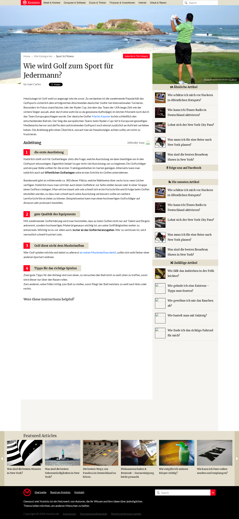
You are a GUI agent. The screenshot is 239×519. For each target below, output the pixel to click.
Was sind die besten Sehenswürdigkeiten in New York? (62, 472)
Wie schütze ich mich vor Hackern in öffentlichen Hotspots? (190, 97)
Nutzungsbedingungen (93, 513)
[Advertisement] (86, 92)
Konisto (34, 3)
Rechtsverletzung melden (126, 513)
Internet (142, 2)
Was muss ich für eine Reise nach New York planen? (190, 142)
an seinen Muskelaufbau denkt (98, 252)
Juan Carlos (34, 84)
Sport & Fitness (65, 56)
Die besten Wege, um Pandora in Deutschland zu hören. (99, 472)
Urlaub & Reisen (158, 2)
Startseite (40, 492)
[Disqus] (86, 355)
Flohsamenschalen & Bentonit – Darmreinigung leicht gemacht (137, 472)
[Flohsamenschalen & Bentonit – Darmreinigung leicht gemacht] (138, 453)
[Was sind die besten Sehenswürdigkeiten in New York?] (62, 453)
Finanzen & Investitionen (122, 2)
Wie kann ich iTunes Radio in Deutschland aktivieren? (187, 112)
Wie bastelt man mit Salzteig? (187, 315)
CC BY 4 (232, 79)
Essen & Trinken (97, 2)
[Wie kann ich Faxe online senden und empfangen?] (214, 453)
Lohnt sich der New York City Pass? (191, 124)
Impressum (69, 513)
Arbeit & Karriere (51, 2)
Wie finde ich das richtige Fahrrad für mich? (190, 333)
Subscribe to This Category (136, 56)
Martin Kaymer (101, 116)
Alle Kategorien (43, 56)
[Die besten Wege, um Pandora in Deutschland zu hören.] (100, 453)
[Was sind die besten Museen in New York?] (24, 453)
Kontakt (79, 492)
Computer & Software (75, 2)
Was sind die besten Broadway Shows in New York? (188, 157)
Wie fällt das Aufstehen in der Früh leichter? (191, 273)
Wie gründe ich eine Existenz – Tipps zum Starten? (188, 288)
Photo (207, 79)
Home (26, 56)
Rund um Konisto (60, 492)
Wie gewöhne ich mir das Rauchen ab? (190, 303)
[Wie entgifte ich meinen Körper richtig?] (176, 453)
